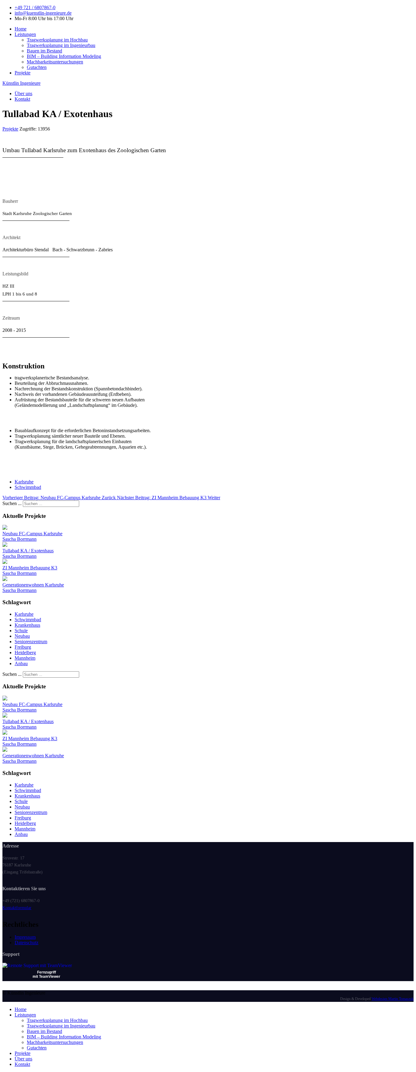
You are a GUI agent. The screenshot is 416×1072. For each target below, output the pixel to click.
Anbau (21, 663)
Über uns (23, 93)
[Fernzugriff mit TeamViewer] (37, 965)
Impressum (25, 937)
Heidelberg (25, 652)
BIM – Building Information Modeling (64, 56)
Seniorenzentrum (31, 641)
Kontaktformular (16, 907)
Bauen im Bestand (44, 50)
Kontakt (22, 99)
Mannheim (25, 658)
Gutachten (37, 67)
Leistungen (25, 34)
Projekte (22, 72)
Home (20, 28)
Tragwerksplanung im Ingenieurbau (61, 45)
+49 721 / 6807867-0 (35, 7)
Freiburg (23, 647)
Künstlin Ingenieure (21, 83)
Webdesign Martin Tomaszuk (393, 999)
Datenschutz (26, 942)
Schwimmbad (28, 487)
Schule (21, 630)
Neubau (22, 636)
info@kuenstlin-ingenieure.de (43, 13)
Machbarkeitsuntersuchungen (55, 61)
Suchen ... (12, 503)
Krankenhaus (27, 625)
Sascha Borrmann (19, 539)
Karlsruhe (24, 481)
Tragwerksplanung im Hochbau (57, 39)
